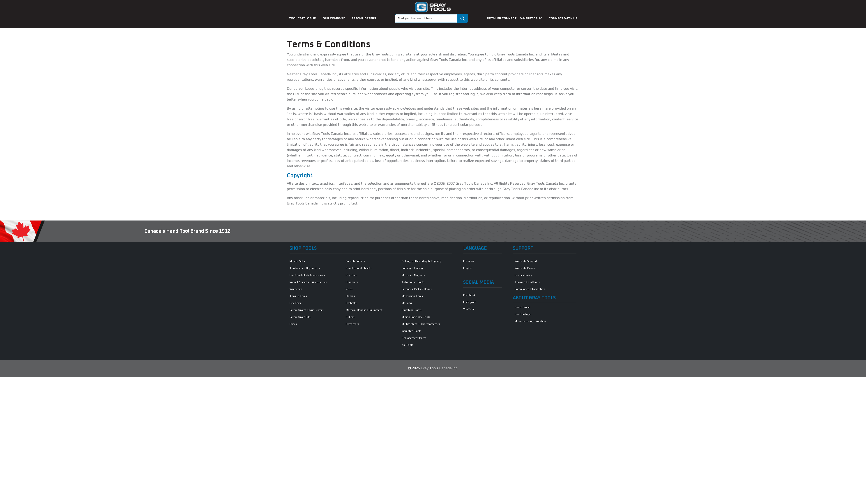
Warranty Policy (525, 268)
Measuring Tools (412, 296)
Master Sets (297, 261)
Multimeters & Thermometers (421, 324)
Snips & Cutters (355, 261)
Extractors (352, 324)
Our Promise (522, 307)
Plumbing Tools (411, 310)
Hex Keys (295, 303)
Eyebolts (351, 303)
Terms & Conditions (527, 282)
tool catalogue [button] (302, 18)
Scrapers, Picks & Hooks (417, 289)
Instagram (469, 302)
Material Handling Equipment (364, 310)
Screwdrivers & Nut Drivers (307, 310)
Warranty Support (526, 261)
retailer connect (502, 18)
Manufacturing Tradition (530, 321)
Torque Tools (298, 296)
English (467, 268)
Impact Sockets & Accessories (308, 282)
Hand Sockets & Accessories (307, 275)
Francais (468, 261)
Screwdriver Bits (300, 317)
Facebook (469, 295)
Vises (349, 289)
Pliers (293, 324)
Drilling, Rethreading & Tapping (421, 261)
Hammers (352, 282)
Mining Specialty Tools (416, 317)
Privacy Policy (523, 275)
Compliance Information (530, 289)
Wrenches (296, 289)
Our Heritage (523, 314)
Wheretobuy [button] (531, 18)
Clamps (350, 296)
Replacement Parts (414, 338)
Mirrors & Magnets (413, 275)
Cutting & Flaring (412, 268)
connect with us (563, 18)
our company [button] (334, 18)
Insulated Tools (411, 331)
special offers (364, 18)
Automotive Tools (413, 282)
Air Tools (407, 345)
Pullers (350, 317)
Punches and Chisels (358, 268)
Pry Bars (351, 275)
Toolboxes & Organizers (305, 268)
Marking (407, 303)
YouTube (469, 309)
